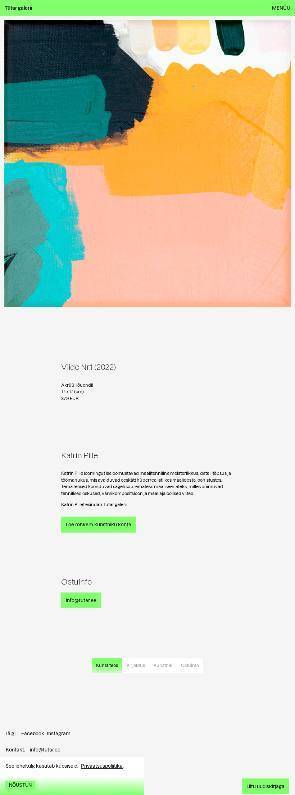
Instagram (59, 733)
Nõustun (20, 785)
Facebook (32, 733)
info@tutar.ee (45, 749)
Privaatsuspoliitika (102, 765)
